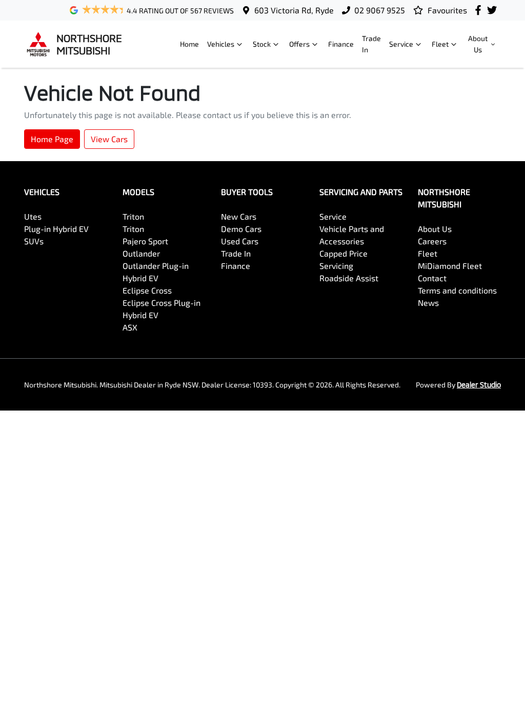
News (428, 302)
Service (401, 44)
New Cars (238, 216)
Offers (299, 44)
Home (189, 44)
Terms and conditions (457, 290)
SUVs (34, 241)
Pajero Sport (145, 241)
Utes (33, 216)
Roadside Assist (348, 278)
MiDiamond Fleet (450, 265)
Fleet (440, 44)
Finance (341, 44)
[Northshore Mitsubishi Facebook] (480, 10)
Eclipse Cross (147, 290)
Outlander (141, 253)
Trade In (371, 44)
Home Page (52, 139)
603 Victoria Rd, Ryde (294, 10)
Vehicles (220, 44)
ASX (130, 327)
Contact (432, 278)
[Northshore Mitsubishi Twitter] (494, 10)
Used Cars (239, 241)
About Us (478, 44)
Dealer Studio (479, 384)
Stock (262, 44)
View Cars (109, 139)
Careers (432, 241)
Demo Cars (241, 228)
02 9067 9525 (379, 10)
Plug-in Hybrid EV (56, 228)
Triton (133, 216)
